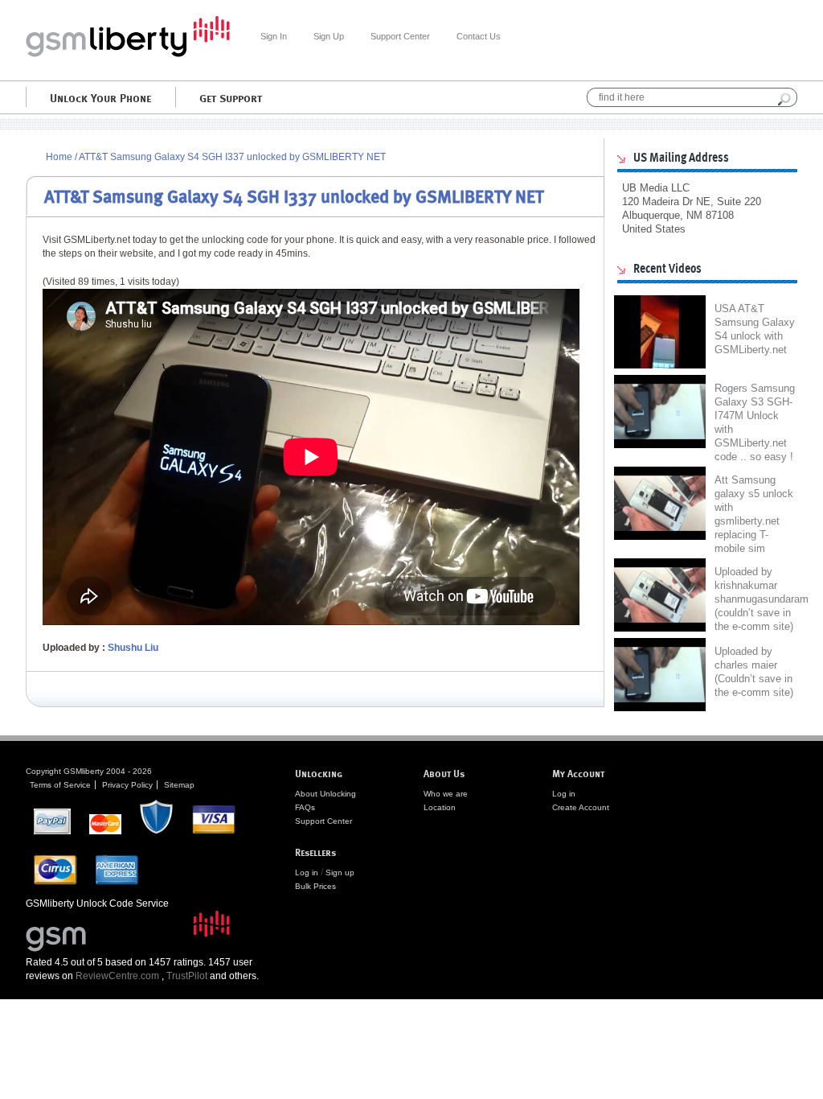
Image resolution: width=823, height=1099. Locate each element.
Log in (306, 872)
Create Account (580, 807)
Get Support (230, 97)
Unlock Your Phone (100, 97)
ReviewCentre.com (117, 976)
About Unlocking (325, 793)
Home (59, 157)
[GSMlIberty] (128, 54)
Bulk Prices (315, 886)
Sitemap (179, 784)
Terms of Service (60, 784)
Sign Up (328, 36)
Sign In (273, 36)
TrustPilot (186, 976)
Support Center (400, 36)
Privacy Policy (127, 784)
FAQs (305, 807)
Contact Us (479, 36)
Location (440, 807)
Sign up (340, 872)
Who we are (446, 793)
